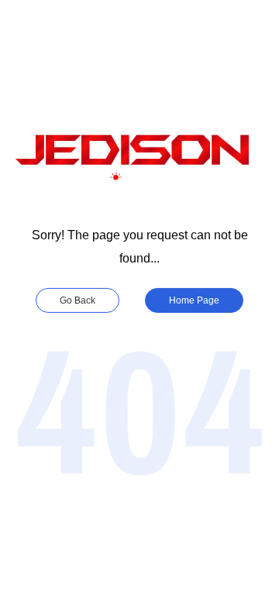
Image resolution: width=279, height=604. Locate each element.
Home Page (194, 300)
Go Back (77, 300)
